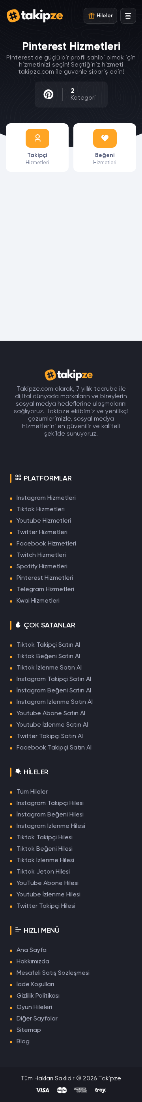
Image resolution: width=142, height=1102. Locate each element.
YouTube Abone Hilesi (47, 883)
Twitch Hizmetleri (41, 555)
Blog (23, 1042)
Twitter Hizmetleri (42, 532)
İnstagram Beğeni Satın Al (54, 691)
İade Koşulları (35, 984)
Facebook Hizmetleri (46, 544)
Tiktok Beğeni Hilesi (45, 849)
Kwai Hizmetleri (38, 601)
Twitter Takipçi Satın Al (50, 736)
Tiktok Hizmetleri (41, 509)
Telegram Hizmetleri (45, 589)
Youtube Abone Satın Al (51, 714)
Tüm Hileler (32, 792)
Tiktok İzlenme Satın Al (49, 668)
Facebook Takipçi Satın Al (54, 748)
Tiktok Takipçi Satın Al (48, 645)
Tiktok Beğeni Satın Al (48, 656)
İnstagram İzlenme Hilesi (51, 826)
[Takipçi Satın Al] (37, 16)
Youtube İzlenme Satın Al (52, 725)
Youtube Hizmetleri (44, 521)
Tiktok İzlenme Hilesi (45, 860)
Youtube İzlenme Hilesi (48, 895)
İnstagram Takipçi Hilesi (50, 803)
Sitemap (29, 1030)
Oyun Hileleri (34, 1007)
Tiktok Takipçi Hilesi (45, 838)
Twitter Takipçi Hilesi (46, 906)
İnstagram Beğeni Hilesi (50, 815)
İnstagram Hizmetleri (46, 498)
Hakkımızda (33, 962)
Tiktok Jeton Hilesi (43, 872)
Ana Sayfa (32, 950)
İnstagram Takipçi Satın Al (54, 679)
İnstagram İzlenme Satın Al (55, 702)
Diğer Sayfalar (37, 1019)
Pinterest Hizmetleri (45, 578)
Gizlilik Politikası (38, 996)
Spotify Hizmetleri (42, 567)
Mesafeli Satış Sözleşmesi (53, 973)
